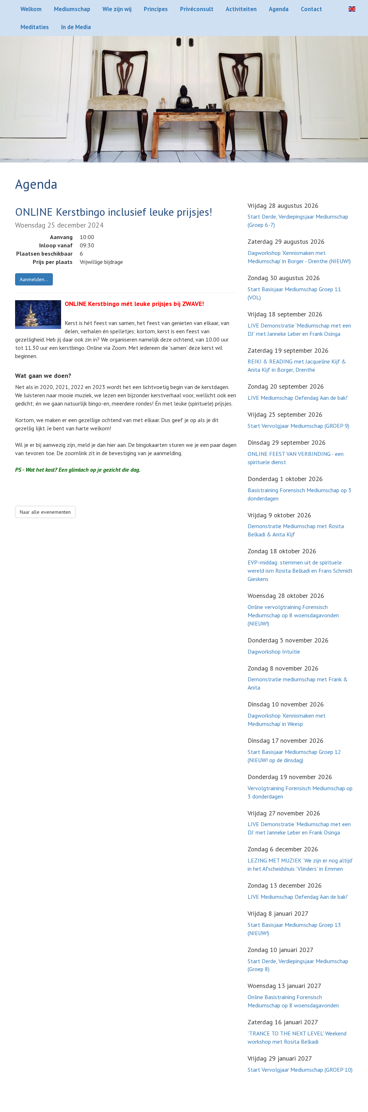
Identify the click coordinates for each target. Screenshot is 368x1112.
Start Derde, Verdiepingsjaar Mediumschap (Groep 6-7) (298, 220)
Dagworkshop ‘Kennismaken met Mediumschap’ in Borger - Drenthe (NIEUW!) (299, 257)
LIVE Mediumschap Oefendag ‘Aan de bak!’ (298, 397)
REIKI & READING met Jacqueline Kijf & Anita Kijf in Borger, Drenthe (297, 365)
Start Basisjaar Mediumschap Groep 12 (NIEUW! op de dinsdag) (294, 756)
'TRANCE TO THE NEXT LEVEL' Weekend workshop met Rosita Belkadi (297, 1037)
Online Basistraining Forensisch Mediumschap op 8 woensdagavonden (293, 1001)
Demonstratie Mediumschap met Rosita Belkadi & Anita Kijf (296, 530)
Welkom (31, 9)
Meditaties (34, 27)
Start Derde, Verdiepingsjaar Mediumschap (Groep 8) (298, 965)
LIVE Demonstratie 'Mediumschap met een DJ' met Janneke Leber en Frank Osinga (299, 329)
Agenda (279, 9)
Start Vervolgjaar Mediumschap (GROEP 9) (298, 425)
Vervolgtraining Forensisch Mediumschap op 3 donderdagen (300, 792)
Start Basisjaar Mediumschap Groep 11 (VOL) (294, 293)
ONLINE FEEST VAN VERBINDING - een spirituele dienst (296, 458)
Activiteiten (241, 9)
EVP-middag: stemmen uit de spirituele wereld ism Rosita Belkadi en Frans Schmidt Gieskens (300, 570)
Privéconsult (196, 9)
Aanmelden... (34, 279)
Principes (156, 9)
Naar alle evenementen (45, 512)
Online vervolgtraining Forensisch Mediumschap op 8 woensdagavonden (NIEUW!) (293, 615)
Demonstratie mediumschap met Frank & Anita (298, 683)
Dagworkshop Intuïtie (274, 651)
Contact (311, 9)
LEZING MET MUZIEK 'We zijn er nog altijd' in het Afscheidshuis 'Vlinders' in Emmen (300, 864)
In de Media (76, 27)
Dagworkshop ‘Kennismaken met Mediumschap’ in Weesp (287, 719)
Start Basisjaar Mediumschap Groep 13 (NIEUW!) (294, 929)
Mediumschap (72, 9)
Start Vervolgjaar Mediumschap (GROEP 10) (300, 1069)
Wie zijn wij (117, 9)
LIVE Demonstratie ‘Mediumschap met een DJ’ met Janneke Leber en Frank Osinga (299, 828)
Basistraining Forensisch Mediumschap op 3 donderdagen (299, 494)
